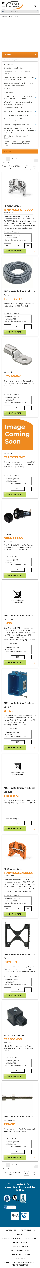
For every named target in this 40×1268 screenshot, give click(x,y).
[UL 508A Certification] (15, 1199)
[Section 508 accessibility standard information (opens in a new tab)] (15, 1216)
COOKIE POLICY (31, 1238)
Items (26, 165)
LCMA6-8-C (12, 376)
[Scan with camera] (3, 11)
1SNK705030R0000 (18, 873)
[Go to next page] (8, 162)
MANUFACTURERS (27, 1230)
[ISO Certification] (7, 1199)
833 (4, 162)
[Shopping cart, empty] (35, 5)
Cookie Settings (20, 1259)
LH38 (8, 623)
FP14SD (9, 1124)
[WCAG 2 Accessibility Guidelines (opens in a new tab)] (25, 1216)
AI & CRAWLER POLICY (20, 1246)
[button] (20, 64)
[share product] (34, 251)
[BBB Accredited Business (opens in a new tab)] (23, 1198)
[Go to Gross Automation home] (3, 3)
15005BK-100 (13, 299)
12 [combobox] (26, 167)
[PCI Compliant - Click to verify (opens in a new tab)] (10, 1207)
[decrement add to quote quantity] (7, 245)
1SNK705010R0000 (18, 210)
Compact (34, 167)
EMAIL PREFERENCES (20, 1250)
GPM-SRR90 (13, 538)
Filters (8, 151)
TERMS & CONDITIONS (11, 1238)
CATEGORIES (10, 1230)
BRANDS (20, 1234)
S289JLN (10, 962)
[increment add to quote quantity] (28, 245)
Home (4, 17)
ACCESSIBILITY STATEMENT (20, 1255)
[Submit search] (37, 11)
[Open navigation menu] (3, 8)
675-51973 (11, 795)
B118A (8, 710)
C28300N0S (13, 1039)
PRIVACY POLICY (20, 1242)
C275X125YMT (14, 457)
